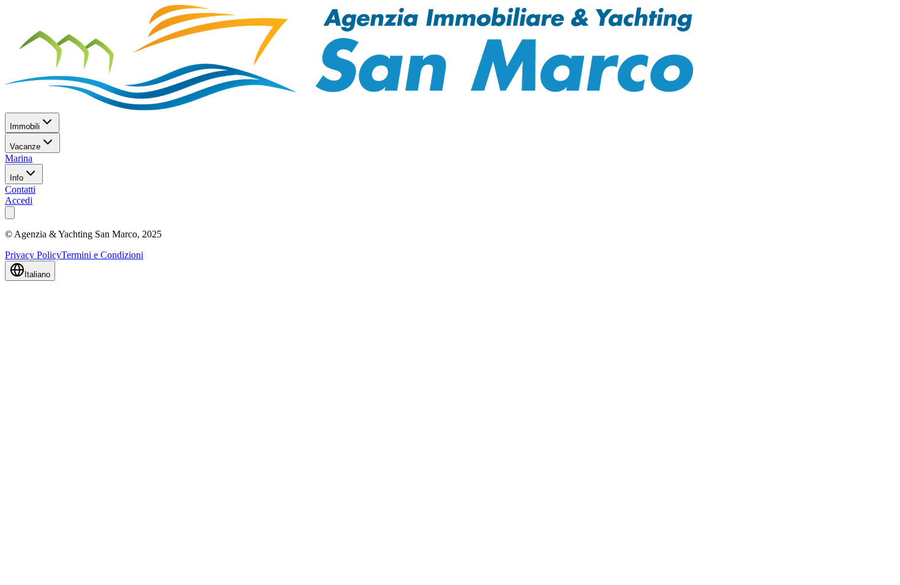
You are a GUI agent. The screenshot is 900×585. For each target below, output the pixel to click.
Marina (18, 158)
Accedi (18, 200)
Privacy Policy (33, 255)
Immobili (25, 126)
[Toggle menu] (10, 212)
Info (16, 177)
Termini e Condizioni (102, 255)
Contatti (20, 189)
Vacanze (25, 146)
